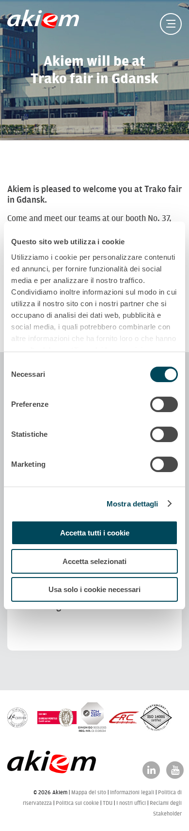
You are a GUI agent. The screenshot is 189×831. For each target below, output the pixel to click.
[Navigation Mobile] (171, 24)
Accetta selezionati (94, 561)
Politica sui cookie (77, 803)
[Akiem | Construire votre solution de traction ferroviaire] (45, 24)
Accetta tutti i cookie (94, 533)
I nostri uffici (131, 803)
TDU (107, 803)
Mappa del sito (88, 792)
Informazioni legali (132, 792)
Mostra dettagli (132, 504)
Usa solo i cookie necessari (94, 589)
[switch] (164, 404)
